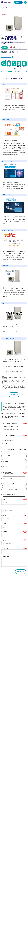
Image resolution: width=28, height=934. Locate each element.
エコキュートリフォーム (17, 7)
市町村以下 (13, 532)
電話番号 (13, 540)
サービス (8, 7)
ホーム (2, 7)
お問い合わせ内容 (5, 556)
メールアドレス (13, 548)
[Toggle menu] (25, 2)
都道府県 (13, 523)
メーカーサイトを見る (6, 57)
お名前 (13, 499)
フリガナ (3, 507)
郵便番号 (13, 515)
